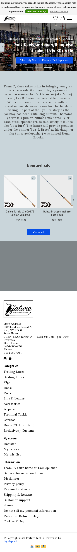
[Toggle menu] (69, 18)
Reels (8, 388)
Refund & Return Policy (21, 516)
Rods (7, 393)
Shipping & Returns (18, 495)
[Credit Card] (32, 546)
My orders (11, 449)
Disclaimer (11, 478)
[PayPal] (37, 546)
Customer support (17, 500)
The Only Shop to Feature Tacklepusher (44, 60)
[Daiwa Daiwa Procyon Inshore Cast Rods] (56, 191)
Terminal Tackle (15, 414)
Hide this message (36, 11)
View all (38, 232)
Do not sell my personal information (30, 511)
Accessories (12, 404)
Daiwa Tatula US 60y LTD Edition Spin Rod (20, 213)
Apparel (10, 409)
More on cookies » (59, 11)
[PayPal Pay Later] (43, 546)
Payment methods (17, 489)
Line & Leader (14, 398)
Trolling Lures (14, 372)
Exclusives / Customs (19, 430)
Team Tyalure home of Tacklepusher (30, 468)
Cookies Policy (14, 521)
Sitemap (9, 505)
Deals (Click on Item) (19, 425)
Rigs (7, 382)
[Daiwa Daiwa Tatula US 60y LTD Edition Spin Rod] (20, 191)
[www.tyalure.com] (10, 18)
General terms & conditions (24, 473)
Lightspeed (10, 541)
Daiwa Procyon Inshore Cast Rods (57, 213)
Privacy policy (14, 484)
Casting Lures (14, 377)
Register (10, 444)
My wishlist (12, 454)
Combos (9, 420)
